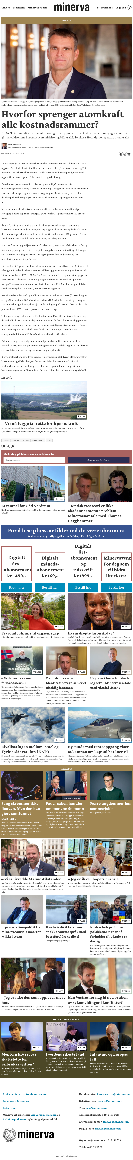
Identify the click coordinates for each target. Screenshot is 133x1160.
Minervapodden (37, 7)
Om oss (5, 7)
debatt (25, 440)
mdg (49, 440)
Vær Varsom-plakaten (44, 1114)
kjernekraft (38, 440)
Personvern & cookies (16, 1101)
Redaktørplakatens (14, 1119)
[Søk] (130, 7)
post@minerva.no (96, 1107)
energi (6, 440)
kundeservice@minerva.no (113, 1094)
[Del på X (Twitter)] (125, 154)
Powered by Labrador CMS (66, 1156)
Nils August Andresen (116, 1121)
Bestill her (17, 587)
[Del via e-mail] (129, 154)
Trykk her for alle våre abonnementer (25, 1094)
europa (15, 440)
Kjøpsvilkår (10, 1107)
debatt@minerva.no (110, 1101)
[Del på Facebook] (121, 154)
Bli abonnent (105, 7)
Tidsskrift (19, 7)
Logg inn (121, 7)
